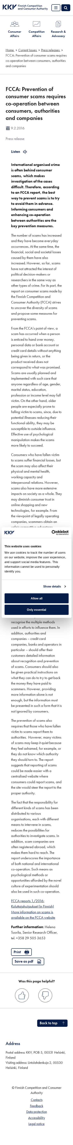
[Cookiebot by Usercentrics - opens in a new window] (52, 532)
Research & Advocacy (58, 33)
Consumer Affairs (14, 33)
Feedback (36, 1106)
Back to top (48, 1023)
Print (17, 952)
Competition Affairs (37, 33)
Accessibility (36, 1118)
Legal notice (36, 1124)
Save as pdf (24, 961)
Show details (52, 586)
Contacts (36, 1100)
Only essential (36, 609)
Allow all (36, 598)
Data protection (36, 1112)
